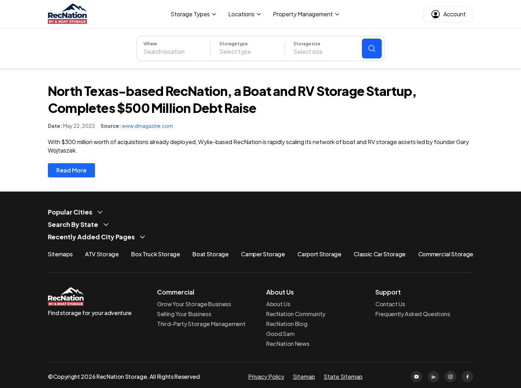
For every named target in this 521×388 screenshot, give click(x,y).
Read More (71, 170)
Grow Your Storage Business (194, 304)
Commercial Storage (445, 254)
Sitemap (304, 376)
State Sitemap (343, 376)
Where (150, 43)
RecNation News (287, 343)
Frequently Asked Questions (412, 314)
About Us (278, 304)
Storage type (233, 43)
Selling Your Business (184, 314)
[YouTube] (416, 376)
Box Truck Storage (155, 254)
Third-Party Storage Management (201, 323)
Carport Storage (319, 254)
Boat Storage (210, 254)
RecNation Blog (287, 323)
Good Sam (280, 333)
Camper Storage (263, 254)
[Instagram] (450, 376)
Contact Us (390, 304)
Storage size (306, 43)
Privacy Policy (266, 376)
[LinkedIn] (433, 376)
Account (454, 14)
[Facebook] (467, 376)
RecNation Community (295, 314)
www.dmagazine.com (147, 125)
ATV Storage (101, 254)
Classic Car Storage (379, 254)
